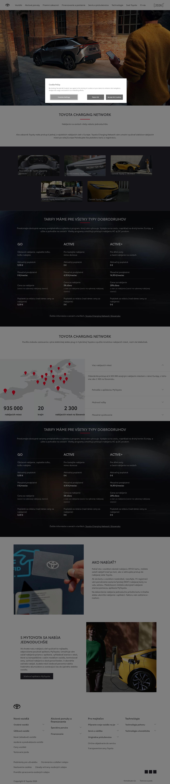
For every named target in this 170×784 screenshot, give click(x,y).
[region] (86, 90)
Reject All (95, 97)
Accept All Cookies (114, 97)
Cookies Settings (64, 97)
